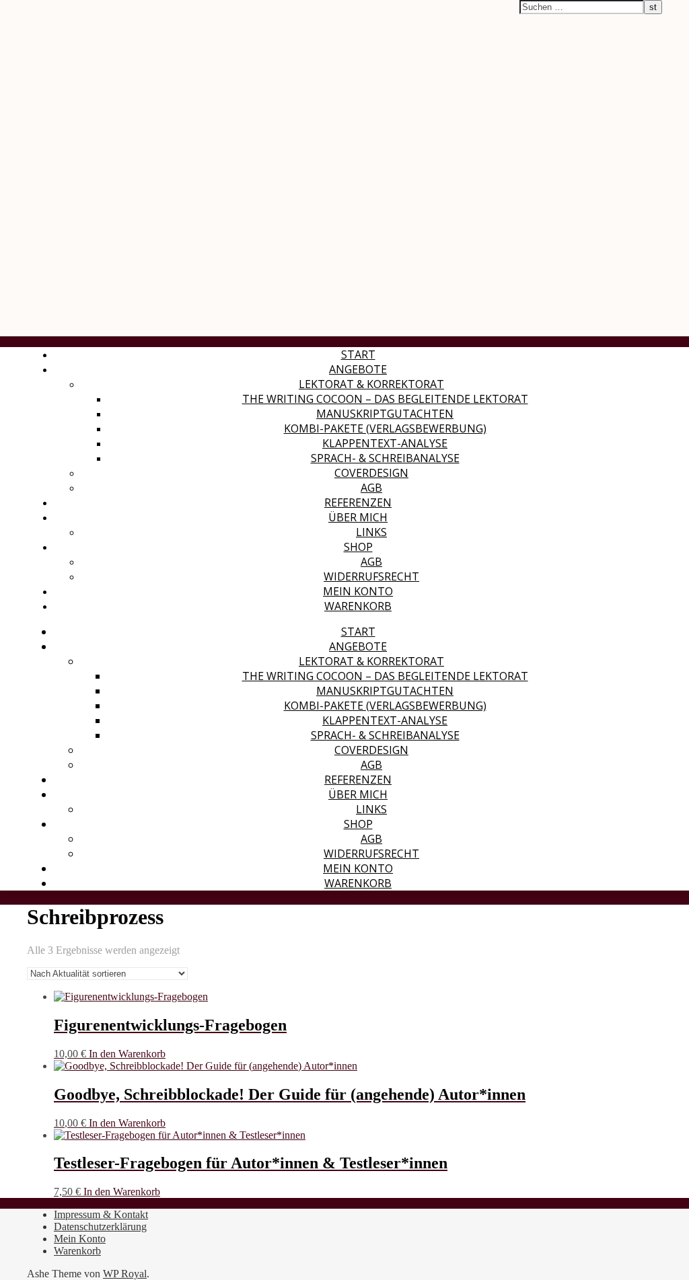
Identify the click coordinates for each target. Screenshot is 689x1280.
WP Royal (125, 1273)
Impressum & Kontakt (101, 1214)
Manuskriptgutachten (385, 413)
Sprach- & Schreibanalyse (385, 458)
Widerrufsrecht (371, 576)
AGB (371, 487)
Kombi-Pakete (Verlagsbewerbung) (385, 428)
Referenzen (358, 502)
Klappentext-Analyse (384, 443)
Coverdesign (371, 472)
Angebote (358, 369)
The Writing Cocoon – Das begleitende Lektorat (385, 398)
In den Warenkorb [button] (127, 1053)
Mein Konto (358, 591)
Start (358, 354)
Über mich (358, 517)
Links (371, 532)
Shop (358, 546)
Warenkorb (358, 606)
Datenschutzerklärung (100, 1226)
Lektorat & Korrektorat (371, 384)
